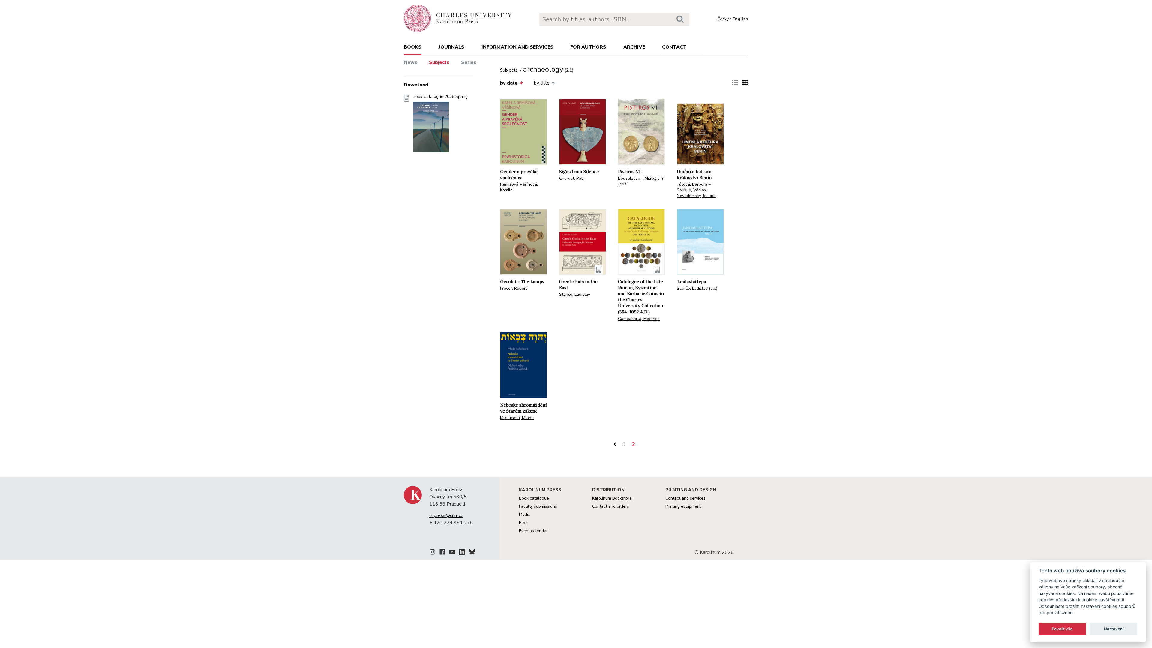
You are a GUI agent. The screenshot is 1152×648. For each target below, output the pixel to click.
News (410, 62)
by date (509, 83)
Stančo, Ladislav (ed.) (697, 288)
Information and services (518, 47)
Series (468, 62)
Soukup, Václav (691, 190)
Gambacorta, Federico (639, 319)
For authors (588, 47)
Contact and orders (610, 506)
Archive (634, 47)
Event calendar (533, 531)
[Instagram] (432, 553)
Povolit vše (1062, 628)
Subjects (439, 62)
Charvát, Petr (571, 178)
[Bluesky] (472, 553)
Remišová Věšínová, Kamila (519, 187)
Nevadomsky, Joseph (696, 196)
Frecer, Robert (513, 288)
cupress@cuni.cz (446, 515)
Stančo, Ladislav (574, 294)
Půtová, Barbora (692, 184)
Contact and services (685, 498)
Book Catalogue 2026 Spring (440, 96)
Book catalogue (534, 498)
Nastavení (1114, 628)
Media (524, 514)
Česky (723, 19)
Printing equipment (683, 506)
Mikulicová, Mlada (517, 418)
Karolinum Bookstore (612, 498)
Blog (523, 523)
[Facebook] (442, 553)
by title (542, 83)
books (413, 47)
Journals (451, 47)
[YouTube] (452, 553)
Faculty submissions (538, 506)
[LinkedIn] (462, 553)
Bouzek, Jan (629, 178)
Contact (674, 47)
